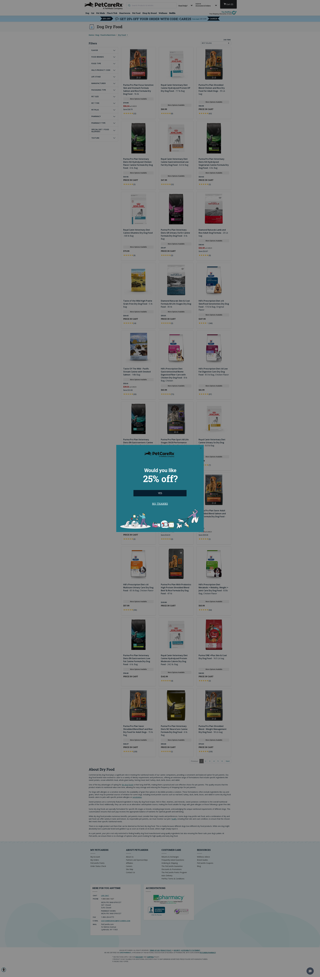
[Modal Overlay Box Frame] (160, 488)
